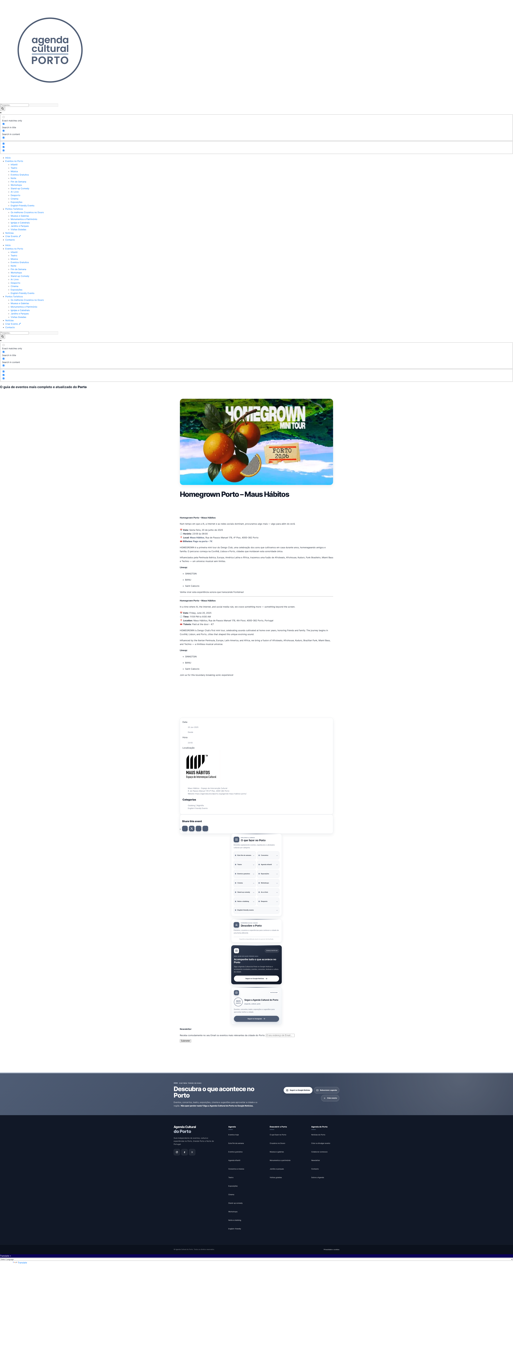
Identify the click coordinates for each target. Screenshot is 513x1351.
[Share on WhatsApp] (198, 828)
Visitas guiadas (276, 1177)
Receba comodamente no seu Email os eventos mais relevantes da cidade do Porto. (223, 1035)
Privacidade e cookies (331, 1249)
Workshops (16, 185)
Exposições (16, 202)
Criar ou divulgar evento (320, 1143)
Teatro (14, 168)
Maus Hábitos (197, 537)
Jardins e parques (277, 1169)
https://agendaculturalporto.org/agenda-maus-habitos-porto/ (220, 794)
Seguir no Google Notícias (254, 978)
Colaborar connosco (319, 1152)
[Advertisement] (256, 506)
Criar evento (332, 1098)
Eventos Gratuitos (20, 174)
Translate (22, 1262)
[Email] (205, 828)
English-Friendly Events (22, 205)
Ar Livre (15, 191)
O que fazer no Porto (278, 1135)
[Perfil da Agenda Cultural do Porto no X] (192, 1152)
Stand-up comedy (235, 1203)
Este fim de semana (236, 1143)
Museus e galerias (277, 1152)
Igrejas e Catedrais (20, 222)
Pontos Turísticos (14, 209)
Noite (13, 178)
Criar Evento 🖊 (13, 236)
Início (8, 157)
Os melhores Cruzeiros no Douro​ (27, 212)
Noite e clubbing (234, 1220)
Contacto (10, 239)
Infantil (14, 164)
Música (14, 171)
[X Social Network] (192, 828)
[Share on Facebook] (185, 828)
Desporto (15, 195)
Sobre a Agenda (317, 1177)
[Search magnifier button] (2, 109)
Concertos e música (236, 1169)
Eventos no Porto (14, 161)
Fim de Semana (18, 181)
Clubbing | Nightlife (196, 805)
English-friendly (234, 1229)
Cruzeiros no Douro (277, 1143)
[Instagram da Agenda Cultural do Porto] (177, 1152)
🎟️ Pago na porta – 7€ (196, 541)
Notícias (9, 233)
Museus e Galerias (20, 215)
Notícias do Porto (318, 1135)
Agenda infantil (234, 1160)
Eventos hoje (233, 1135)
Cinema (14, 198)
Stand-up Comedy (20, 188)
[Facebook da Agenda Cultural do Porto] (184, 1152)
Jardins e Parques (20, 226)
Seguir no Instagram (255, 1019)
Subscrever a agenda (328, 1090)
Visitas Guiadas (18, 229)
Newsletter (315, 1160)
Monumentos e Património (24, 219)
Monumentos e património (280, 1160)
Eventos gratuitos (235, 1152)
